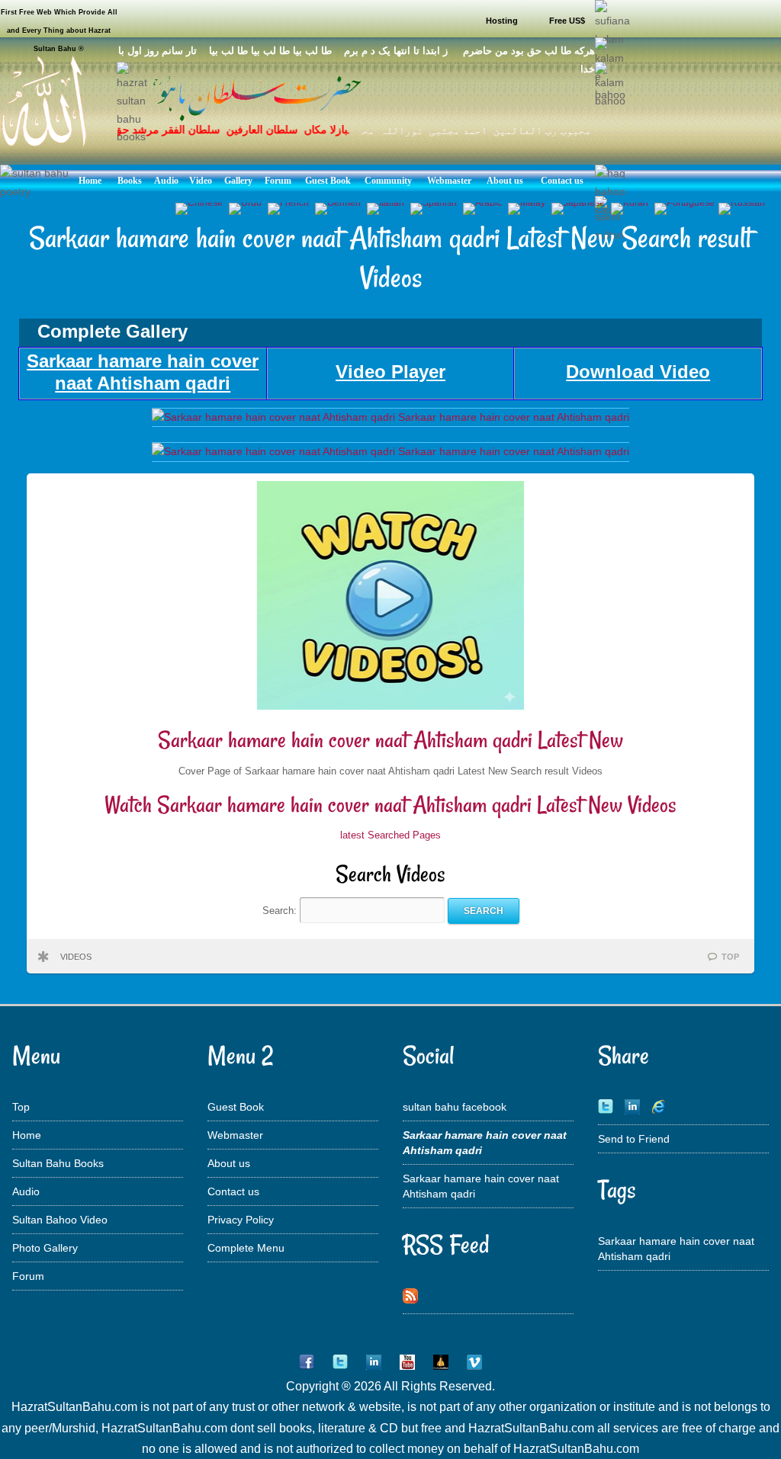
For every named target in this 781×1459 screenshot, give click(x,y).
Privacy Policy (240, 1220)
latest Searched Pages (390, 835)
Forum (28, 1276)
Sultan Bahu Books (58, 1163)
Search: (281, 910)
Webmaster (235, 1135)
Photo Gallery (45, 1248)
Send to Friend (634, 1139)
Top (21, 1107)
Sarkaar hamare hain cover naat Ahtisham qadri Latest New (390, 739)
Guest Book (235, 1107)
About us (228, 1163)
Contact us (233, 1191)
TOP (730, 956)
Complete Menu (245, 1248)
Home (26, 1135)
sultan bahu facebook (454, 1107)
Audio (26, 1191)
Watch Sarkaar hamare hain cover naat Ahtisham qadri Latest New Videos (390, 804)
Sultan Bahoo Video (60, 1220)
